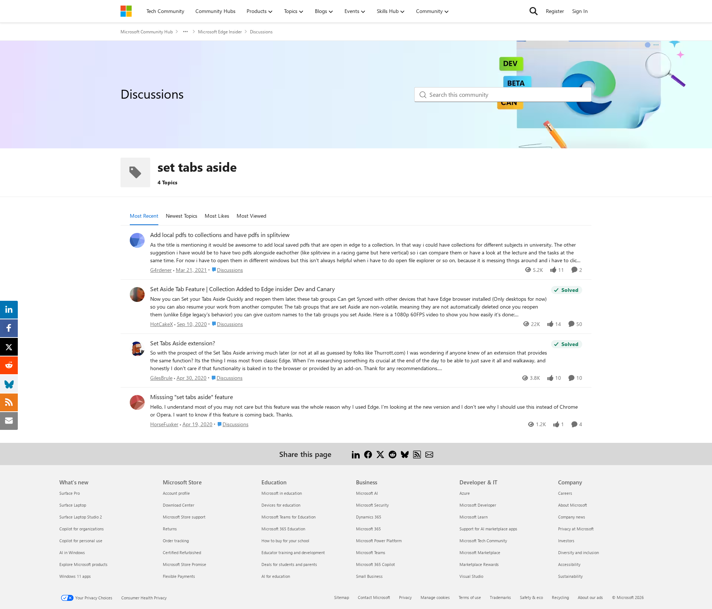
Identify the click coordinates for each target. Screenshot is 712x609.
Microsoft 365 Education (283, 528)
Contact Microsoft (374, 597)
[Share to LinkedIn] (356, 454)
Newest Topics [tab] (181, 215)
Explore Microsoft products (83, 564)
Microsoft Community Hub (147, 31)
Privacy (405, 597)
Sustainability (570, 576)
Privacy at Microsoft (576, 528)
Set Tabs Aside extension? (182, 343)
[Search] (533, 11)
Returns (170, 528)
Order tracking (176, 540)
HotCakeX (161, 323)
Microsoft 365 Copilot (375, 564)
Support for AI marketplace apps (488, 528)
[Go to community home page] (126, 11)
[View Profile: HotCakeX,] (137, 294)
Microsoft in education (281, 493)
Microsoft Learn (473, 517)
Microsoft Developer (477, 505)
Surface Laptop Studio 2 (80, 517)
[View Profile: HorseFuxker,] (137, 402)
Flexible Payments (179, 576)
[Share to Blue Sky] (405, 454)
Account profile (176, 493)
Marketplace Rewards (479, 564)
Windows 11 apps (75, 576)
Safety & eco (531, 597)
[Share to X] (380, 454)
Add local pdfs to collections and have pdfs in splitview (220, 234)
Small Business (369, 576)
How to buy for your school (285, 540)
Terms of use (470, 597)
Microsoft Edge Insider (220, 31)
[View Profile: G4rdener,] (137, 240)
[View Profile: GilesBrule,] (137, 348)
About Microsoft (572, 505)
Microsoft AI (367, 493)
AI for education (275, 576)
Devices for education (280, 505)
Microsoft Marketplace (479, 552)
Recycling (560, 597)
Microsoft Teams (370, 552)
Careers (565, 493)
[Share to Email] (429, 454)
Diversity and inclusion (578, 552)
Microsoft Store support (184, 517)
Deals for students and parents (289, 564)
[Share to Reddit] (392, 454)
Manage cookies (435, 597)
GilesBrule (161, 377)
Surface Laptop (72, 505)
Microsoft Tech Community (483, 540)
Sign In (580, 10)
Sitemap (341, 597)
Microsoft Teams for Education (288, 517)
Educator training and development (293, 552)
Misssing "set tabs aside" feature (191, 397)
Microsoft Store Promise (184, 564)
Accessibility (569, 564)
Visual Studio (471, 576)
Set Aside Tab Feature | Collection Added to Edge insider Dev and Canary (242, 289)
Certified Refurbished (182, 552)
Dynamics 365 (368, 517)
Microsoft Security (372, 505)
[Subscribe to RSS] (417, 454)
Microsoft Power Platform (379, 540)
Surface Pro (69, 493)
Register (555, 10)
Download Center (178, 505)
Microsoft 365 (368, 528)
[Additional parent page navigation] (185, 31)
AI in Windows (72, 552)
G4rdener (161, 269)
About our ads (590, 597)
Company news (571, 517)
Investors (566, 540)
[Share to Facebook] (368, 454)
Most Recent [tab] (144, 215)
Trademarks (500, 597)
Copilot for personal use (80, 540)
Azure (464, 493)
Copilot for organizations (81, 528)
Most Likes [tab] (217, 215)
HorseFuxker (164, 424)
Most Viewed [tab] (251, 215)
